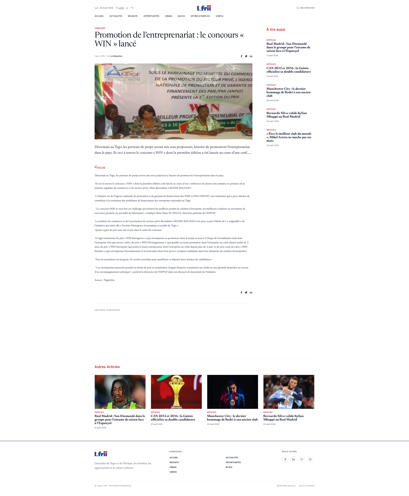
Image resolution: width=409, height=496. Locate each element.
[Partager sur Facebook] (241, 56)
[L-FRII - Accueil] (204, 8)
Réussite (133, 16)
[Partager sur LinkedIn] (251, 56)
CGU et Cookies (306, 486)
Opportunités (151, 16)
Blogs (181, 16)
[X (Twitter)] (302, 459)
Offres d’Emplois (200, 16)
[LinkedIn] (293, 459)
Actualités (115, 16)
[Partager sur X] (246, 56)
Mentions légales (286, 486)
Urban (168, 16)
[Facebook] (285, 459)
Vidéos (219, 16)
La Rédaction (116, 56)
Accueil (99, 16)
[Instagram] (310, 459)
